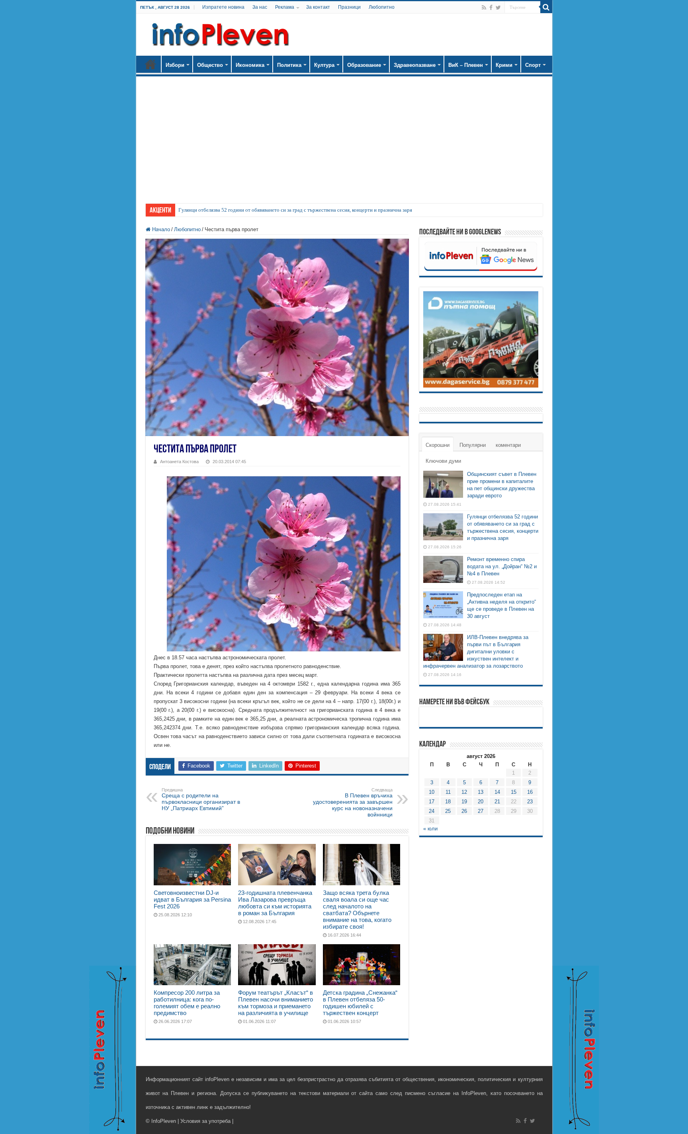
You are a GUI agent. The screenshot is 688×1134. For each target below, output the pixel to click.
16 (530, 792)
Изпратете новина (223, 7)
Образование (364, 65)
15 (513, 792)
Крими (504, 65)
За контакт (318, 7)
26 (464, 811)
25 (448, 811)
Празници (349, 7)
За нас (259, 7)
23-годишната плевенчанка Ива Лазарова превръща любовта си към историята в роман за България (275, 902)
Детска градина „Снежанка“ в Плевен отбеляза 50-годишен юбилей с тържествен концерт (360, 1002)
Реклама (284, 7)
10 (431, 792)
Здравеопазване (415, 65)
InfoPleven (163, 1121)
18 (448, 802)
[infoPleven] (218, 33)
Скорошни (438, 445)
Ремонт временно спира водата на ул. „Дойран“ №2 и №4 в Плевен (502, 566)
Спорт (533, 65)
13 (480, 792)
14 (497, 792)
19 (464, 802)
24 (431, 811)
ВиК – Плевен (465, 65)
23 (530, 802)
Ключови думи (443, 461)
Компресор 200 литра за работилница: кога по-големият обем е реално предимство (187, 1002)
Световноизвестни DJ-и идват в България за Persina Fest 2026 (192, 899)
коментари (508, 445)
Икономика (250, 65)
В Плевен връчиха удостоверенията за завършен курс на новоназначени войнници (353, 802)
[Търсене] (546, 7)
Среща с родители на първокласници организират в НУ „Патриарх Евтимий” (201, 799)
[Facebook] (491, 7)
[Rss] (484, 7)
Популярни (472, 445)
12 (464, 792)
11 (448, 792)
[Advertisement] (344, 136)
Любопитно (382, 7)
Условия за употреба (205, 1121)
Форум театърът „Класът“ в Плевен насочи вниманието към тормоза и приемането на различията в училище (275, 1002)
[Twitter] (498, 7)
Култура (324, 65)
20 (480, 802)
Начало (150, 64)
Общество (210, 65)
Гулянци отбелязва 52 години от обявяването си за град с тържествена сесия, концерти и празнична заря (295, 210)
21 (497, 802)
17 (431, 802)
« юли (430, 829)
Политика (289, 65)
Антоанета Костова (179, 461)
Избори (175, 65)
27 (480, 811)
